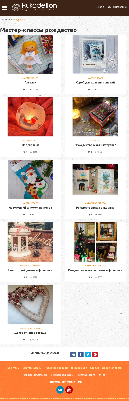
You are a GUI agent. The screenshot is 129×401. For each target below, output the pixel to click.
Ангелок (30, 82)
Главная (6, 19)
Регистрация (119, 7)
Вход (101, 7)
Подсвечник (30, 145)
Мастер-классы (32, 367)
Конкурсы (13, 367)
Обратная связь (112, 367)
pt (104, 375)
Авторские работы (56, 367)
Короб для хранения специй (95, 82)
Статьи (94, 367)
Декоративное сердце (30, 332)
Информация (79, 367)
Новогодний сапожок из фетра (30, 207)
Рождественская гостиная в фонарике (95, 270)
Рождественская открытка (95, 207)
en (100, 375)
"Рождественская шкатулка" (95, 145)
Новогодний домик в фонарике (30, 270)
